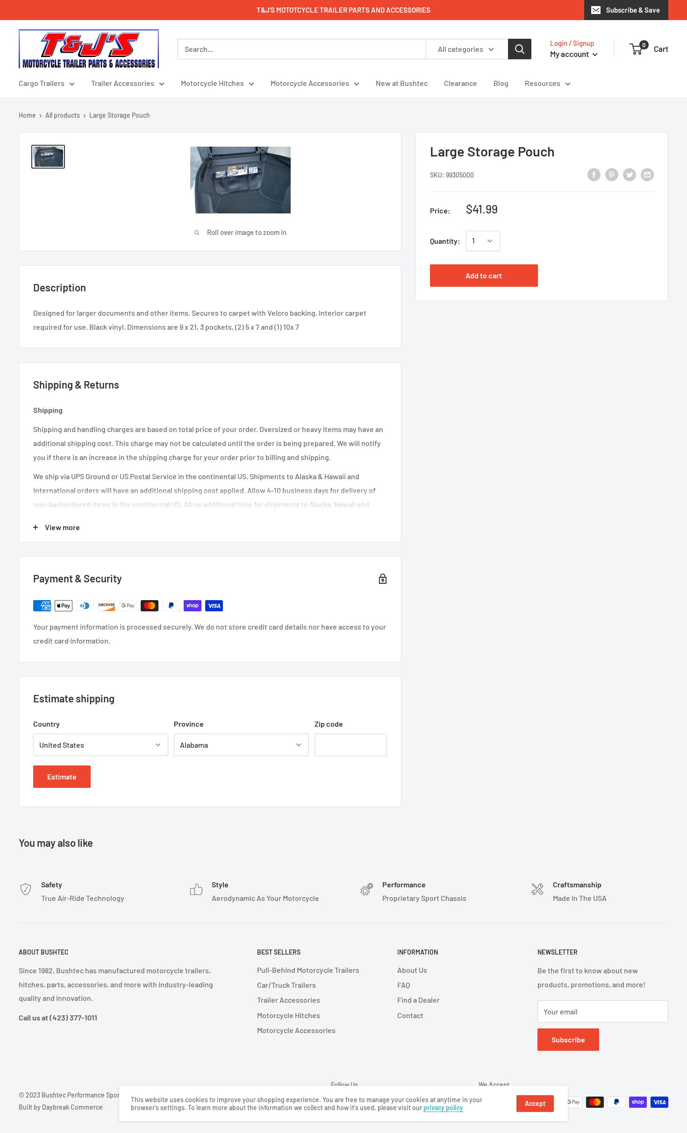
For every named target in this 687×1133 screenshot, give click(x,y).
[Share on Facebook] (594, 174)
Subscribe (568, 1039)
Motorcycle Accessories (310, 82)
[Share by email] (647, 174)
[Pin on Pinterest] (611, 174)
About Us (412, 969)
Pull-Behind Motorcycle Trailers (308, 969)
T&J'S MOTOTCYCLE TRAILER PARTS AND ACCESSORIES (343, 10)
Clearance (460, 82)
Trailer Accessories (122, 82)
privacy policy (443, 1108)
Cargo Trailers (41, 82)
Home (27, 115)
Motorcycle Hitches (212, 82)
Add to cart (483, 275)
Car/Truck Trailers (286, 984)
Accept (535, 1103)
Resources (542, 82)
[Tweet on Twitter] (629, 174)
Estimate (62, 776)
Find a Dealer (418, 999)
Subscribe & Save (633, 10)
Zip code (329, 723)
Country (46, 723)
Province (189, 723)
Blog (501, 82)
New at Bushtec (402, 82)
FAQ (403, 984)
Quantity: (445, 240)
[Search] (519, 49)
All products (62, 115)
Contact (410, 1015)
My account (570, 53)
